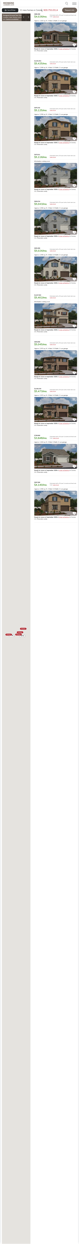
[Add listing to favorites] (74, 45)
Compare (73, 26)
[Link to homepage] (8, 4)
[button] (23, 629)
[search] (66, 4)
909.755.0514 (50, 10)
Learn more (56, 16)
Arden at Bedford (64, 49)
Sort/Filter (11, 10)
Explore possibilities (12, 19)
